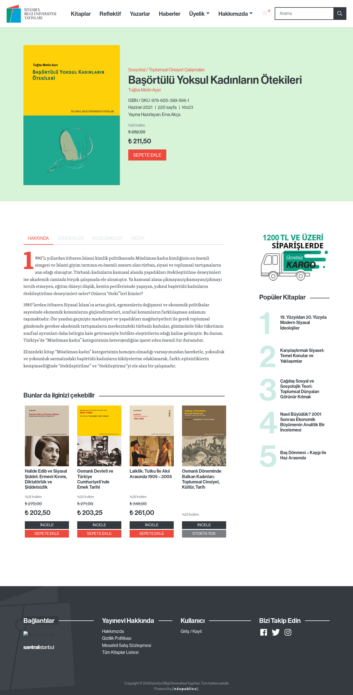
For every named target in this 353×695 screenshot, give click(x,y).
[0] (262, 13)
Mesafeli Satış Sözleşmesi (126, 645)
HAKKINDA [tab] (38, 238)
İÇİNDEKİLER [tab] (71, 238)
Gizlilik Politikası (116, 638)
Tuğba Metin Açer (144, 90)
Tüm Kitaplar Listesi (120, 652)
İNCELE (47, 524)
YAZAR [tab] (137, 238)
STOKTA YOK (204, 533)
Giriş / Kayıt (191, 631)
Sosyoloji (136, 69)
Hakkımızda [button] (233, 13)
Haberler (169, 13)
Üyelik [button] (197, 13)
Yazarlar (140, 13)
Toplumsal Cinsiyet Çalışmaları (177, 69)
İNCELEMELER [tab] (107, 238)
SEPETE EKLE (147, 155)
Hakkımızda (113, 631)
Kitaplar (81, 13)
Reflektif (110, 13)
